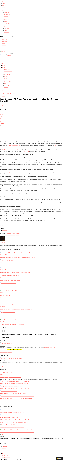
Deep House (6, 17)
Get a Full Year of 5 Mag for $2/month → (14, 349)
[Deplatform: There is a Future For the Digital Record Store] (10, 424)
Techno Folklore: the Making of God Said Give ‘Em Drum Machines (12, 324)
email (44, 246)
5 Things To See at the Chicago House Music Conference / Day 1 (12, 412)
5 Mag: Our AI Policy (6, 457)
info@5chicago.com (9, 441)
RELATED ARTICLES (5, 249)
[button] (59, 458)
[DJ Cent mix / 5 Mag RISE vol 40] (6, 260)
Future (55, 145)
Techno (5, 30)
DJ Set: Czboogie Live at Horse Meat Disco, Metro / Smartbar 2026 (13, 393)
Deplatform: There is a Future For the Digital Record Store (12, 427)
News (3, 1)
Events (3, 8)
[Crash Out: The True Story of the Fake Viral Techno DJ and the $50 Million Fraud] (17, 396)
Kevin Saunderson (5, 149)
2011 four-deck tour (25, 151)
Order (1, 366)
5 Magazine (4, 446)
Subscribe (4, 448)
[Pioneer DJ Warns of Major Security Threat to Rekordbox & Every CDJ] (14, 381)
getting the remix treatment (14, 145)
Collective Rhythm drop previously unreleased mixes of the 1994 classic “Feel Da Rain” (16, 287)
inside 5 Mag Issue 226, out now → (50, 347)
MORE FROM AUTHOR (15, 249)
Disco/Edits (6, 19)
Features (4, 5)
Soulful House (7, 25)
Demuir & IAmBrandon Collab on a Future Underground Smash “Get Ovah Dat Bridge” (17, 432)
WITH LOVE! (3, 360)
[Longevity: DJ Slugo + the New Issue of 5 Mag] (6, 372)
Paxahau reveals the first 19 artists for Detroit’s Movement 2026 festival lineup (15, 272)
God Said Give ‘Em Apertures (5, 295)
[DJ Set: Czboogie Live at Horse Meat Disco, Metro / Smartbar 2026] (8, 391)
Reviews (2, 284)
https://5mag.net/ (3, 244)
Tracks (3, 3)
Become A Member (4, 41)
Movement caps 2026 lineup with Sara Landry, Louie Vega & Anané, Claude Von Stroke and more (17, 257)
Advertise (3, 43)
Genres (3, 10)
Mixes (3, 7)
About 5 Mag (4, 451)
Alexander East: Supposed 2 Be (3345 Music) (12, 235)
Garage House (7, 23)
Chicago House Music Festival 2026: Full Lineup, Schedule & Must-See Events (15, 388)
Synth (5, 26)
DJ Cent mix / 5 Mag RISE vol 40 (5, 265)
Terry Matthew (3, 105)
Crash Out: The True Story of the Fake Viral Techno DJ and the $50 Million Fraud (16, 398)
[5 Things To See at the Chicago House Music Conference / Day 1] (7, 409)
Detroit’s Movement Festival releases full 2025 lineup (10, 280)
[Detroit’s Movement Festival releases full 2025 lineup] (11, 275)
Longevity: (2, 346)
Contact (4, 453)
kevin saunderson (4, 230)
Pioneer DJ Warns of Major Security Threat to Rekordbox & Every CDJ (14, 383)
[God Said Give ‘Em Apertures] (9, 290)
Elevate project (9, 172)
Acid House (6, 12)
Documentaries (4, 306)
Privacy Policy (5, 455)
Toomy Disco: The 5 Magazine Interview (13, 233)
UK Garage (6, 32)
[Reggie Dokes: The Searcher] (7, 312)
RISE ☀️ (2, 262)
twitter (18, 149)
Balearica (6, 16)
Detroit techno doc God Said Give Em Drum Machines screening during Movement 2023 (16, 309)
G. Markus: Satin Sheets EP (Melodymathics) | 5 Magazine (15, 331)
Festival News (3, 254)
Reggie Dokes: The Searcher (5, 316)
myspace (15, 149)
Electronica (6, 21)
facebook (11, 149)
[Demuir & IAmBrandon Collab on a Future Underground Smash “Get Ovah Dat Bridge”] (17, 429)
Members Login (4, 39)
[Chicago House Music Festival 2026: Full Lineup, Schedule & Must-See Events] (11, 386)
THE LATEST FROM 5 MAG (6, 406)
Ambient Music (7, 14)
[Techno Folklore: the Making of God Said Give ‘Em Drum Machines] (11, 319)
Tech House (6, 28)
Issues (1, 374)
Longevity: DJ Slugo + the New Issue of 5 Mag (10, 377)
